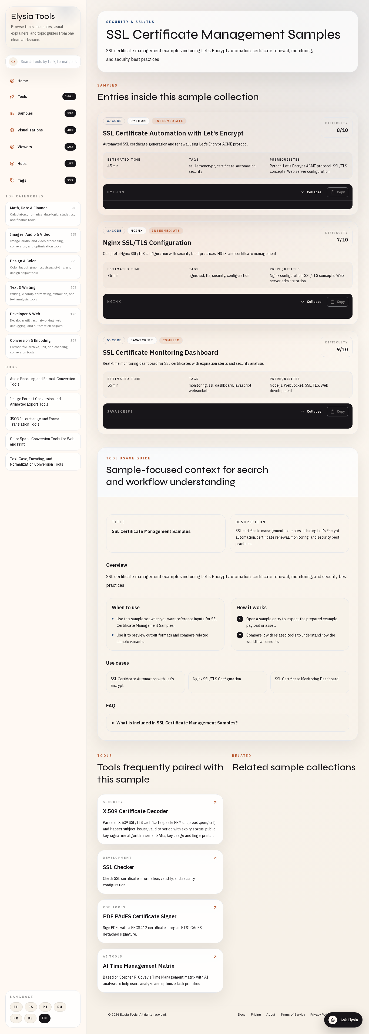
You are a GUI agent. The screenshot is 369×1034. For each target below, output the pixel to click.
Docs (242, 1014)
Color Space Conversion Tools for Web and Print (42, 441)
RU (60, 1007)
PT (45, 1007)
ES (30, 1007)
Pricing (256, 1014)
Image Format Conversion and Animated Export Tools (35, 401)
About (270, 1014)
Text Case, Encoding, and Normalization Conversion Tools (36, 461)
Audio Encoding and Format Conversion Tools (42, 381)
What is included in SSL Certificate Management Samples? (177, 722)
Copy (341, 192)
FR (16, 1018)
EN (44, 1018)
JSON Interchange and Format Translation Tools (35, 421)
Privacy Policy (320, 1014)
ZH (16, 1007)
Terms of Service (293, 1014)
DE (30, 1018)
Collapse (314, 192)
